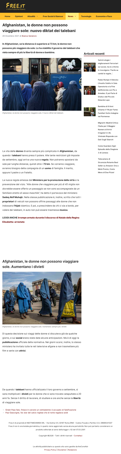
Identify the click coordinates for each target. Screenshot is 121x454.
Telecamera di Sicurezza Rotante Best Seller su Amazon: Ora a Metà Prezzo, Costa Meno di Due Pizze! (108, 166)
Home (7, 16)
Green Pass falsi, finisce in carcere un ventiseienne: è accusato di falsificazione (40, 410)
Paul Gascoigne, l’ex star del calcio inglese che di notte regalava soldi (36, 412)
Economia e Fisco (104, 16)
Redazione (72, 450)
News (70, 16)
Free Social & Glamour (53, 16)
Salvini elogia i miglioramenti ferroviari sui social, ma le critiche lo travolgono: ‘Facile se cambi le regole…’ (108, 67)
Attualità (31, 16)
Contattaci (78, 436)
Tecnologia (86, 16)
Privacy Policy (50, 450)
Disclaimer (62, 450)
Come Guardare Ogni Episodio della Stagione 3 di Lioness (108, 149)
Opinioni (19, 16)
